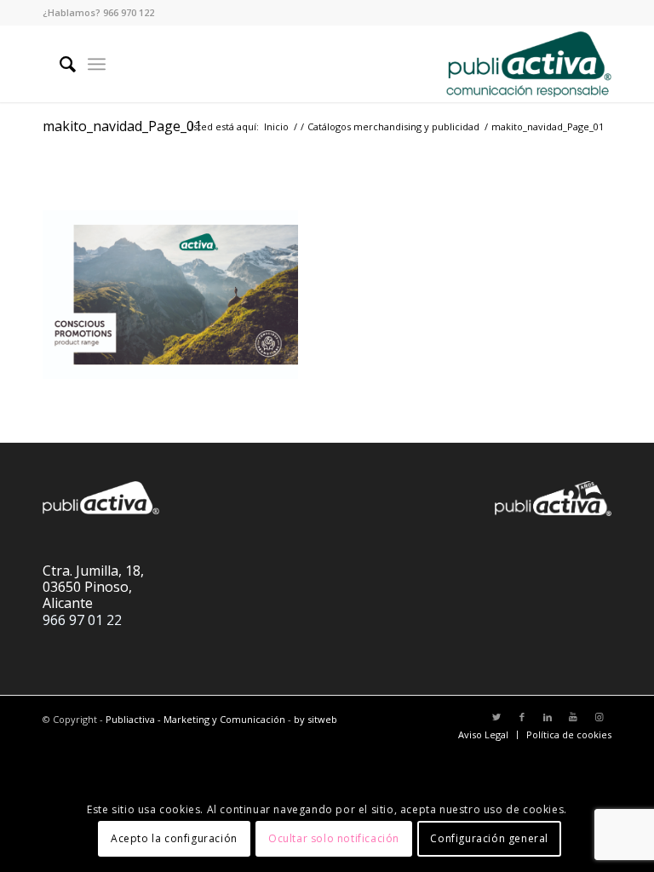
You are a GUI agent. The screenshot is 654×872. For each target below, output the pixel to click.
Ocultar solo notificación (333, 838)
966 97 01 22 (82, 620)
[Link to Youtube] (573, 717)
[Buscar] (59, 64)
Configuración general (489, 838)
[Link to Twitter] (496, 717)
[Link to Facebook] (522, 717)
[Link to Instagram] (598, 717)
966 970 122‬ (128, 12)
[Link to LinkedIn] (547, 717)
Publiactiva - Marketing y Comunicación (195, 719)
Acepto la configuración (174, 838)
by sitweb (315, 719)
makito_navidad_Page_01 (122, 126)
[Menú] (97, 64)
